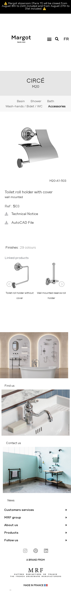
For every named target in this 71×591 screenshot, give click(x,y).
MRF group (12, 517)
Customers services (19, 510)
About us (11, 525)
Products (11, 532)
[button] (49, 39)
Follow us (11, 540)
